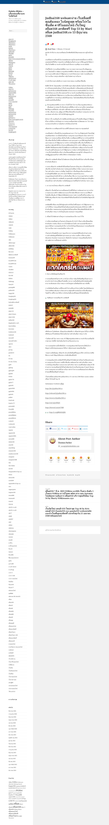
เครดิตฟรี (11, 653)
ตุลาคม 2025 (12, 741)
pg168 (51, 155)
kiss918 (11, 73)
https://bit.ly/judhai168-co (54, 388)
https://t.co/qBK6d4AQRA (57, 412)
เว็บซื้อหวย (11, 665)
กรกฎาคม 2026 (13, 714)
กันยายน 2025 (12, 743)
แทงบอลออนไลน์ (13, 685)
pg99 (10, 107)
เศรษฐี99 (11, 682)
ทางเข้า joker (12, 80)
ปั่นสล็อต (11, 581)
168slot (11, 216)
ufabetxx (11, 528)
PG (9, 356)
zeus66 (10, 540)
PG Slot (11, 359)
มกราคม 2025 (12, 767)
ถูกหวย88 (11, 564)
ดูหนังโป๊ (11, 64)
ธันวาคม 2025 (12, 735)
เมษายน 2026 (12, 723)
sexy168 (11, 445)
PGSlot (10, 376)
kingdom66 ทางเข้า (14, 323)
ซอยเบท (11, 552)
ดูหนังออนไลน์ (12, 78)
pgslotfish (11, 391)
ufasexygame (12, 531)
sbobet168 (11, 442)
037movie (11, 213)
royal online (12, 427)
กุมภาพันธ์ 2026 (13, 729)
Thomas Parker (65, 442)
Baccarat (11, 252)
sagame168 (12, 433)
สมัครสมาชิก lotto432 (14, 596)
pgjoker (11, 373)
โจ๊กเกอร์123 (12, 84)
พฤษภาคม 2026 (13, 720)
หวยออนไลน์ (12, 128)
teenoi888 (11, 495)
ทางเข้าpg (11, 570)
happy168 (11, 293)
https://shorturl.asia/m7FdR (54, 407)
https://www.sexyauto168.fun (17, 59)
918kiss (11, 87)
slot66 (10, 46)
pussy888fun (12, 412)
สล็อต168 (11, 602)
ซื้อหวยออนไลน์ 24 (13, 558)
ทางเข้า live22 (12, 567)
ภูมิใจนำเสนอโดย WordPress (53, 530)
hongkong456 (12, 132)
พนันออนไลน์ (12, 590)
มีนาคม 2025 (12, 761)
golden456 (11, 290)
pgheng (11, 367)
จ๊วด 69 (10, 549)
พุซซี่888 (11, 98)
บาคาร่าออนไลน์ (13, 101)
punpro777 (12, 125)
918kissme (11, 237)
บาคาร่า (11, 572)
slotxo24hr (12, 477)
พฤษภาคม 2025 (13, 755)
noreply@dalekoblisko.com (70, 446)
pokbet (11, 397)
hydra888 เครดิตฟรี (14, 302)
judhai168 (11, 52)
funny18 (11, 284)
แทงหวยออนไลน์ (13, 688)
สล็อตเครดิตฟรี (12, 629)
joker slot (11, 82)
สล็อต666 (11, 611)
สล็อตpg (11, 620)
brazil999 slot (12, 260)
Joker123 (11, 311)
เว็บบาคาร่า (12, 123)
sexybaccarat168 (13, 454)
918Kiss (11, 231)
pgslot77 (11, 382)
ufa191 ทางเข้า (13, 507)
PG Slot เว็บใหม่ (13, 362)
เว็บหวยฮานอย (12, 679)
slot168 (11, 468)
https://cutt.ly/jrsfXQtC (52, 403)
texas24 (11, 501)
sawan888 (11, 439)
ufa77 (10, 513)
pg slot (10, 75)
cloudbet (11, 269)
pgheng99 (11, 370)
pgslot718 (11, 379)
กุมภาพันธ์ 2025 (13, 764)
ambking (11, 249)
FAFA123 (11, 272)
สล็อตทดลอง (12, 62)
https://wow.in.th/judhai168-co (55, 398)
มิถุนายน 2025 (12, 752)
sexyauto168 (12, 451)
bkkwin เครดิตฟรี (13, 255)
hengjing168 (12, 296)
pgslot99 (11, 385)
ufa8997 (11, 519)
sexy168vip (12, 448)
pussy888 (11, 57)
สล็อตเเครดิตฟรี (13, 638)
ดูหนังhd (11, 116)
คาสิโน (10, 543)
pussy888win (12, 418)
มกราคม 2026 (12, 732)
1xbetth (11, 66)
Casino (10, 266)
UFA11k (11, 504)
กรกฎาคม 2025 (13, 749)
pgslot (10, 55)
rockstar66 (12, 424)
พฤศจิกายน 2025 (13, 738)
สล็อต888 (11, 53)
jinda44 (11, 48)
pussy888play (12, 415)
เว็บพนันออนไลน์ (13, 671)
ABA (10, 240)
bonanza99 (12, 258)
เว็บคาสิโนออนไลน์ (14, 662)
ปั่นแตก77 (11, 587)
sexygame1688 (13, 460)
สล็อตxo (11, 60)
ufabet (10, 525)
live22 (24, 788)
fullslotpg (11, 109)
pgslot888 (11, 71)
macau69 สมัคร (13, 341)
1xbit (10, 228)
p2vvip (10, 350)
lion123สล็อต (12, 326)
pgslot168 (15, 793)
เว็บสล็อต (11, 674)
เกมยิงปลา (11, 650)
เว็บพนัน (11, 668)
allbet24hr (12, 246)
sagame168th (12, 93)
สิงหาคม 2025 (12, 746)
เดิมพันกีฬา (11, 656)
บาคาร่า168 (12, 575)
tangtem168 (12, 492)
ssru (10, 486)
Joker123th (12, 317)
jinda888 (11, 308)
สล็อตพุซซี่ (11, 623)
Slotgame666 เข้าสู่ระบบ (15, 471)
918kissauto (12, 234)
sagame (11, 430)
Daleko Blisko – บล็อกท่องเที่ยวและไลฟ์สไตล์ (17, 13)
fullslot (11, 278)
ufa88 (10, 516)
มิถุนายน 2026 (12, 717)
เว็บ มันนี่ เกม (12, 659)
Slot (10, 463)
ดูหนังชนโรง (12, 117)
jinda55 (11, 305)
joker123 (11, 39)
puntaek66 (12, 406)
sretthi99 (11, 480)
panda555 (11, 353)
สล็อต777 (23, 807)
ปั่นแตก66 (11, 121)
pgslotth (11, 394)
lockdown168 (12, 332)
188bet (10, 219)
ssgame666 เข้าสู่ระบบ (14, 483)
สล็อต (10, 599)
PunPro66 (11, 400)
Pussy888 (11, 409)
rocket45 (11, 421)
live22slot (11, 110)
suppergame (12, 489)
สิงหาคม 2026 (12, 711)
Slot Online (12, 466)
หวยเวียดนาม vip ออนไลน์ (15, 647)
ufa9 (10, 522)
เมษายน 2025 (12, 758)
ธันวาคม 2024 (12, 770)
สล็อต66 (11, 608)
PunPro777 (12, 403)
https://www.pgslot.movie (16, 119)
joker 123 (11, 94)
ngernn (11, 344)
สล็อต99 (11, 617)
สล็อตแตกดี (12, 641)
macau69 (11, 338)
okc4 (10, 347)
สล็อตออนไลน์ (12, 626)
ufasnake (11, 534)
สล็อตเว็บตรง (12, 43)
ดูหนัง (10, 561)
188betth (11, 76)
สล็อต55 (11, 605)
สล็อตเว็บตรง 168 (13, 635)
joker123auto (12, 314)
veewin (11, 537)
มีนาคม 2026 (12, 726)
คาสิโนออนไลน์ (13, 546)
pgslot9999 (12, 388)
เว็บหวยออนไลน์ (13, 126)
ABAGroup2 (12, 243)
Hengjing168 (12, 41)
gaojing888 (12, 287)
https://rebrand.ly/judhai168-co (55, 393)
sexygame (11, 457)
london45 (11, 335)
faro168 (11, 130)
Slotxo (10, 474)
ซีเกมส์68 (11, 555)
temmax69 (12, 498)
